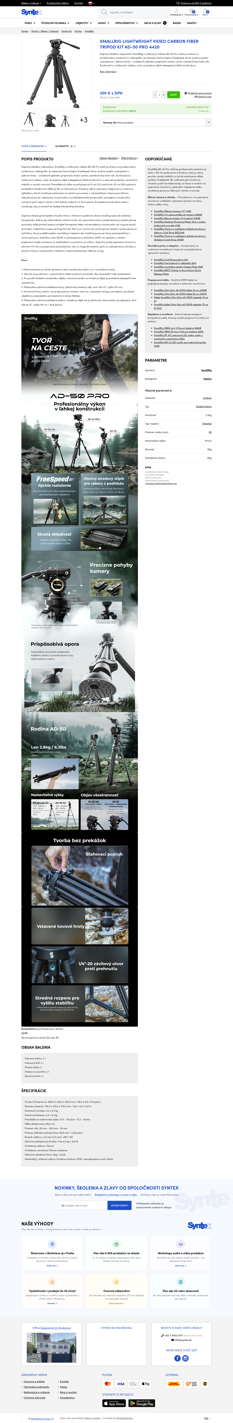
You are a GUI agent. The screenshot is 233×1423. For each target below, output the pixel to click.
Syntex (24, 31)
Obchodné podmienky (36, 1387)
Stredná (207, 423)
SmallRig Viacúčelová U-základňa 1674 (175, 263)
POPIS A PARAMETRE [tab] (32, 146)
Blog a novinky (68, 1392)
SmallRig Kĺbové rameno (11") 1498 (172, 211)
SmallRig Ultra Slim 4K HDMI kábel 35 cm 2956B (180, 290)
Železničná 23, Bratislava (56, 1328)
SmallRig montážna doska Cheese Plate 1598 (178, 266)
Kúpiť (173, 95)
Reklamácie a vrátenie (37, 1392)
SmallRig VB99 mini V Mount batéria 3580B (177, 328)
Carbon (207, 398)
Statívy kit (67, 31)
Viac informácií (108, 71)
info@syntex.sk (183, 1340)
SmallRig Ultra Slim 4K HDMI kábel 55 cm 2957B (180, 294)
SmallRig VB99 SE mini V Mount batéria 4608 (178, 331)
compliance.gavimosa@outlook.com (161, 483)
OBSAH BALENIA (108, 158)
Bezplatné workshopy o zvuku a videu (116, 1194)
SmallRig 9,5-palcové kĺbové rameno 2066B (178, 214)
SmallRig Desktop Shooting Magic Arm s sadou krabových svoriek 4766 (180, 223)
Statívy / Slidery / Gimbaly (44, 31)
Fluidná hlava (204, 406)
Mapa (63, 1387)
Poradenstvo (67, 1397)
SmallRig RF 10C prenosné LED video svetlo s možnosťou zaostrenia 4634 (178, 337)
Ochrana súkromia (34, 1397)
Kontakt (78, 3)
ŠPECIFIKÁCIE (128, 158)
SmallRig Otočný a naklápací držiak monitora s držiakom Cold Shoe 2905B (180, 237)
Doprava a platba (34, 1381)
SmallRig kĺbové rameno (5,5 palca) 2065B (177, 218)
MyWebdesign (124, 1418)
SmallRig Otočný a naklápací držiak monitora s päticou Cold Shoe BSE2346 (180, 230)
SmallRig (89, 31)
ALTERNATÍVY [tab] (63, 146)
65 (210, 432)
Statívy (78, 31)
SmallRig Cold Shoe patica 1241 (171, 259)
